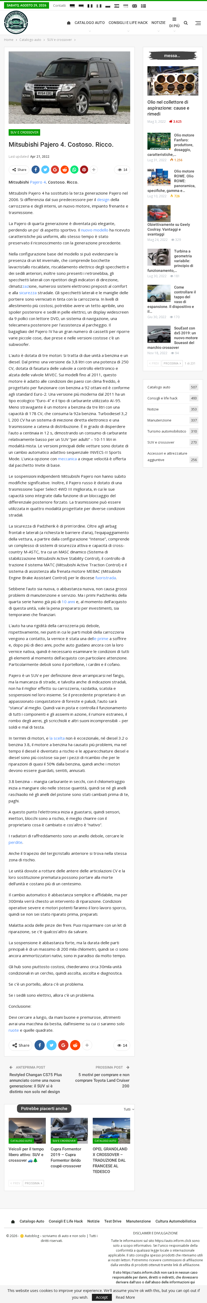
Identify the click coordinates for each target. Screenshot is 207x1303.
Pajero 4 (38, 182)
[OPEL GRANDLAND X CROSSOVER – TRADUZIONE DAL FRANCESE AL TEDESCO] (111, 1131)
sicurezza (28, 292)
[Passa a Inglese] (134, 6)
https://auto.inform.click (173, 1240)
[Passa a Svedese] (143, 6)
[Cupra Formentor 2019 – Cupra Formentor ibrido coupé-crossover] (69, 1131)
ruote (14, 1030)
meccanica (67, 458)
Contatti (59, 5)
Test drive (113, 1221)
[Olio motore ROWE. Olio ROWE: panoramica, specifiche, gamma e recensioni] (159, 177)
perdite (15, 842)
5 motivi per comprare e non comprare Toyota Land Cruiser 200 (102, 1080)
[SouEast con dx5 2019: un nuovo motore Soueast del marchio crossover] (159, 334)
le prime (100, 638)
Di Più (174, 26)
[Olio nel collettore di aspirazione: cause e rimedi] (172, 81)
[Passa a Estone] (81, 6)
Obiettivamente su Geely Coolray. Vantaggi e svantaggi (168, 229)
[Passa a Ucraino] (125, 6)
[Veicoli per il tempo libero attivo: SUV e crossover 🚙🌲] (27, 1131)
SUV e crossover (24, 132)
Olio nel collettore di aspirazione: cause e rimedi (168, 108)
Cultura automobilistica (176, 1221)
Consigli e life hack (128, 22)
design (103, 199)
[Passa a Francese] (90, 6)
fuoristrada (105, 577)
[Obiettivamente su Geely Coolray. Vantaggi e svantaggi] (159, 213)
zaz (25, 286)
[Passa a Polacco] (107, 6)
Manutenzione (159, 420)
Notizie (158, 22)
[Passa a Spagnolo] (116, 6)
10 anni (68, 601)
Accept (102, 1297)
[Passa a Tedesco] (72, 6)
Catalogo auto (90, 22)
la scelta (57, 738)
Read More (125, 1297)
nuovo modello (94, 230)
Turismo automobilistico (166, 431)
